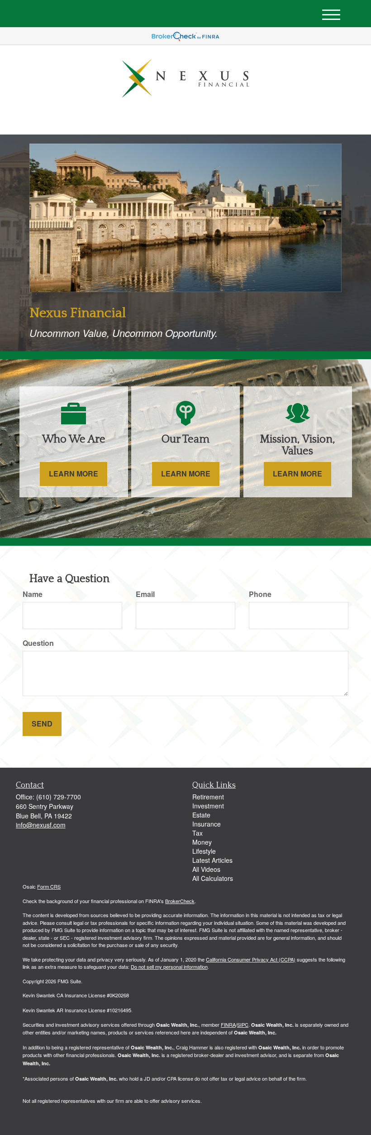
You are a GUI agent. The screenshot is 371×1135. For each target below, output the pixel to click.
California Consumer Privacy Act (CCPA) (250, 959)
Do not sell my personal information (169, 966)
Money (202, 841)
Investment (208, 805)
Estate (201, 814)
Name (33, 594)
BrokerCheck (180, 900)
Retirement (208, 796)
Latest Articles (212, 860)
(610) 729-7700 (269, 120)
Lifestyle (204, 851)
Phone (260, 594)
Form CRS (49, 886)
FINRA (228, 1024)
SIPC (242, 1024)
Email (145, 594)
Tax (197, 832)
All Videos (206, 869)
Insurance (206, 823)
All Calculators (212, 878)
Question (38, 643)
